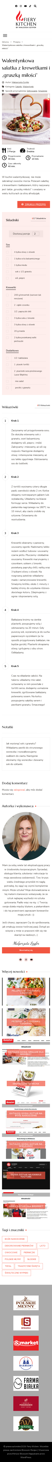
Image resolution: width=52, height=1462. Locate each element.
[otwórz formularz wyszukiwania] (35, 6)
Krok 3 (15, 533)
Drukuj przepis (35, 204)
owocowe (11, 1252)
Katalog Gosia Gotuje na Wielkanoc (26, 1145)
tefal (8, 1266)
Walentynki (28, 86)
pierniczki (29, 1252)
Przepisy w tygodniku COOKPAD (26, 991)
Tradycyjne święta (29, 1266)
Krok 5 (15, 666)
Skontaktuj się (26, 950)
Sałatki (18, 86)
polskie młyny (13, 1259)
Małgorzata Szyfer (20, 82)
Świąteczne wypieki (16, 1272)
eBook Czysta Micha (26, 1083)
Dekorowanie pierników (19, 1245)
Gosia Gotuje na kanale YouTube (26, 1175)
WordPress (25, 1457)
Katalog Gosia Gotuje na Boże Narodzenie (26, 1114)
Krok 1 (15, 420)
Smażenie (42, 91)
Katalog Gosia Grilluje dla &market (26, 1053)
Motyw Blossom (20, 1453)
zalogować (19, 789)
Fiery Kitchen (33, 1446)
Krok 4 (15, 610)
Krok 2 (15, 477)
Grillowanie (32, 91)
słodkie (31, 1259)
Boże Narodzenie (15, 1239)
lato (42, 1245)
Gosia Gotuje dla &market (26, 1206)
